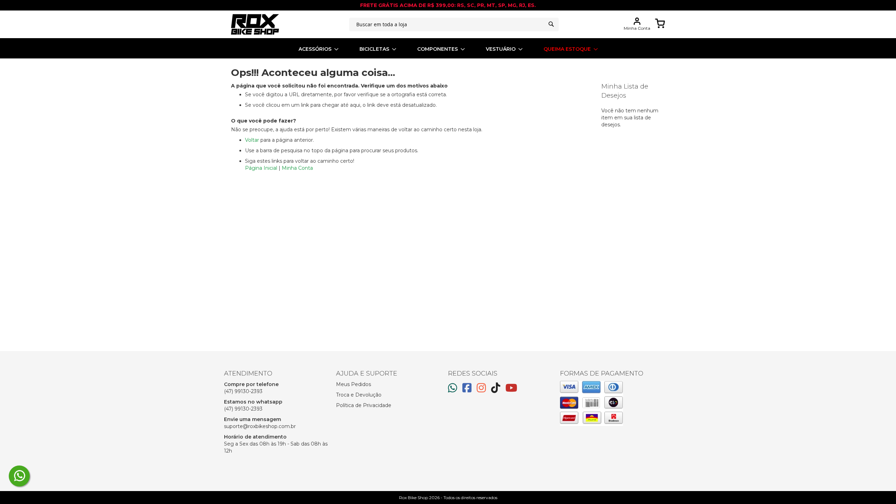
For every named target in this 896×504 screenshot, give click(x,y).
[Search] (551, 24)
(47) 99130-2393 (243, 391)
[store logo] (255, 24)
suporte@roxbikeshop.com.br (260, 426)
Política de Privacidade (363, 405)
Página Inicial (261, 168)
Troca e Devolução (359, 395)
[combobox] (454, 24)
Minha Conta (297, 168)
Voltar (252, 140)
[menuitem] (318, 49)
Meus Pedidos (353, 384)
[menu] (448, 49)
